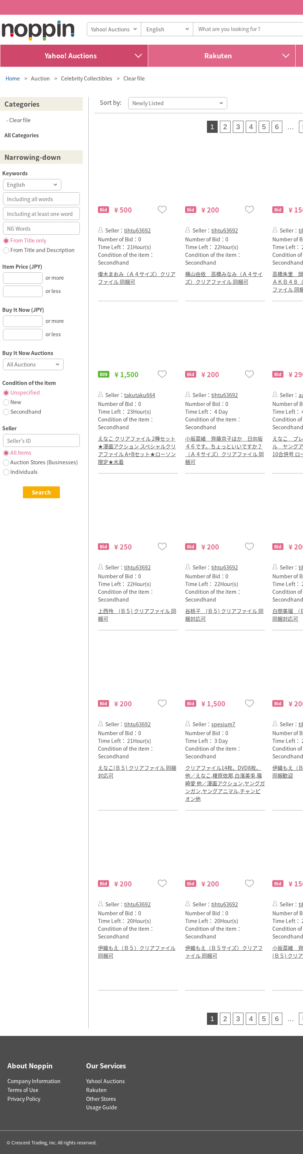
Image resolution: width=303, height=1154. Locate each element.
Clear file (134, 78)
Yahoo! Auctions (71, 56)
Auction (40, 78)
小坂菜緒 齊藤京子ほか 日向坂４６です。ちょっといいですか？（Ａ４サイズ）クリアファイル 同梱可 (224, 450)
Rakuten (218, 56)
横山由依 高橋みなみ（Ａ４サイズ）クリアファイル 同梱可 (224, 277)
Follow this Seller (100, 230)
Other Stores (101, 1098)
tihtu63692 (137, 230)
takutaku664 (139, 395)
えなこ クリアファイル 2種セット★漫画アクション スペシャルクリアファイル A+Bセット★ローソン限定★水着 (137, 450)
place (38, 30)
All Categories (21, 135)
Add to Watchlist (162, 209)
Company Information (34, 1081)
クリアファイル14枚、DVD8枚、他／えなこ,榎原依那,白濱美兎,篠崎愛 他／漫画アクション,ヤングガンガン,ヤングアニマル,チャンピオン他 (225, 783)
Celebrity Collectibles (86, 78)
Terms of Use (22, 1089)
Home (13, 78)
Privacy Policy (23, 1098)
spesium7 (223, 724)
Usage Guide (101, 1107)
